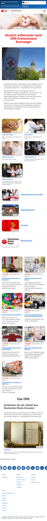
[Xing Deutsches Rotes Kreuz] (23, 468)
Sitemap (4, 500)
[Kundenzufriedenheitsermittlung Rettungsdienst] (12, 334)
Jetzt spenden (5, 477)
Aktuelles (33, 479)
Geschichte (7, 450)
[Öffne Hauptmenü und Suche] (44, 11)
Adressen (4, 495)
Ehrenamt (19, 482)
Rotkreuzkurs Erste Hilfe (32, 194)
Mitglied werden (20, 477)
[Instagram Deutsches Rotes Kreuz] (10, 468)
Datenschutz (4, 503)
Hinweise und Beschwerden (8, 493)
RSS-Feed (4, 508)
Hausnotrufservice (7, 157)
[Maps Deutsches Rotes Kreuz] (33, 468)
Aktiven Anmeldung (21, 479)
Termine (24, 225)
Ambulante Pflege (7, 135)
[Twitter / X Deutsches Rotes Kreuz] (14, 468)
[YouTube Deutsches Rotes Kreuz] (5, 468)
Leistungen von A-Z (35, 482)
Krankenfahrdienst (30, 157)
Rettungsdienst (28, 209)
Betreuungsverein (7, 179)
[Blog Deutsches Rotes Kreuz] (28, 468)
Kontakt (3, 498)
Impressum (4, 505)
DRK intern (4, 510)
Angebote (33, 477)
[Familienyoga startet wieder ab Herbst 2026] (12, 264)
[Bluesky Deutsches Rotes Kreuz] (42, 468)
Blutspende (19, 487)
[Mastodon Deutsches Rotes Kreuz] (37, 468)
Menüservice (28, 135)
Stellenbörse (26, 240)
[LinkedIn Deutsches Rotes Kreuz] (19, 468)
